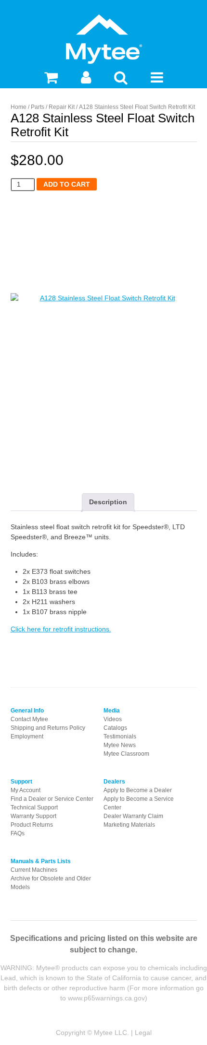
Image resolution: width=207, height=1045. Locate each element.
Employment (27, 736)
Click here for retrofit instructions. (61, 629)
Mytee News (120, 745)
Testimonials (120, 736)
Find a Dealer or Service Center (52, 799)
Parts (37, 107)
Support (21, 781)
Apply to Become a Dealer (138, 790)
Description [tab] (108, 502)
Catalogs (115, 727)
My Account (25, 790)
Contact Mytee (29, 719)
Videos (113, 719)
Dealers (114, 781)
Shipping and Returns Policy (48, 727)
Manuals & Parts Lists (41, 861)
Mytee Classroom (126, 753)
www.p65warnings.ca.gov (106, 998)
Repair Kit (62, 107)
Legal (143, 1032)
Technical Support (34, 807)
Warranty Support (33, 816)
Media (112, 710)
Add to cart (66, 184)
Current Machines (34, 870)
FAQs (18, 833)
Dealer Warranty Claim (133, 816)
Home (18, 107)
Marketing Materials (129, 824)
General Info (27, 710)
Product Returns (32, 824)
